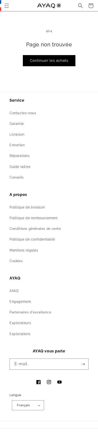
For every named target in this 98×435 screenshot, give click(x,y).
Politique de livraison (27, 207)
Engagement (20, 301)
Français (23, 405)
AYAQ (14, 291)
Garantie (17, 124)
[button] (6, 5)
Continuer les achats (49, 60)
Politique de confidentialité (32, 239)
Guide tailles (20, 167)
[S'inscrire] (83, 364)
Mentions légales (24, 250)
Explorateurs (20, 323)
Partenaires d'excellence (30, 312)
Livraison (17, 134)
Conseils (17, 177)
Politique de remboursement (34, 218)
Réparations (20, 156)
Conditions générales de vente (35, 229)
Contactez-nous (23, 113)
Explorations (20, 334)
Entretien (17, 145)
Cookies (16, 261)
